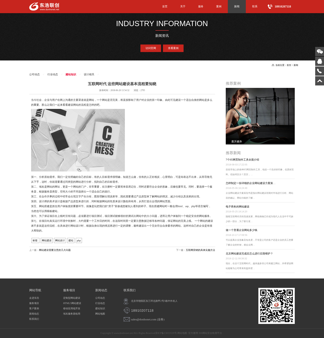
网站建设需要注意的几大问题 (55, 250)
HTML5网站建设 (72, 303)
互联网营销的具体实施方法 (200, 250)
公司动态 (34, 74)
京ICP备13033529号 (166, 333)
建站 (70, 240)
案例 (218, 6)
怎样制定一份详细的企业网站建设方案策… (251, 183)
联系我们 (34, 319)
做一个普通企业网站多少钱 (241, 230)
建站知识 (71, 74)
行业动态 (52, 74)
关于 (182, 6)
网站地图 (100, 313)
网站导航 (35, 290)
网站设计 (60, 240)
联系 (254, 6)
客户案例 (34, 308)
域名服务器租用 (71, 313)
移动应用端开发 (71, 308)
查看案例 (173, 48)
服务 (200, 6)
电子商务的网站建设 (237, 206)
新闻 (236, 6)
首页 (164, 6)
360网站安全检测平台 (210, 333)
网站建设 (47, 240)
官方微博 (193, 333)
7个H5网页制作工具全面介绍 (242, 159)
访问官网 (151, 48)
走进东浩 (34, 298)
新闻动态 (34, 313)
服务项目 (34, 303)
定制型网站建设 (71, 298)
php (79, 240)
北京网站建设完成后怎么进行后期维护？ (249, 253)
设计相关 (89, 74)
